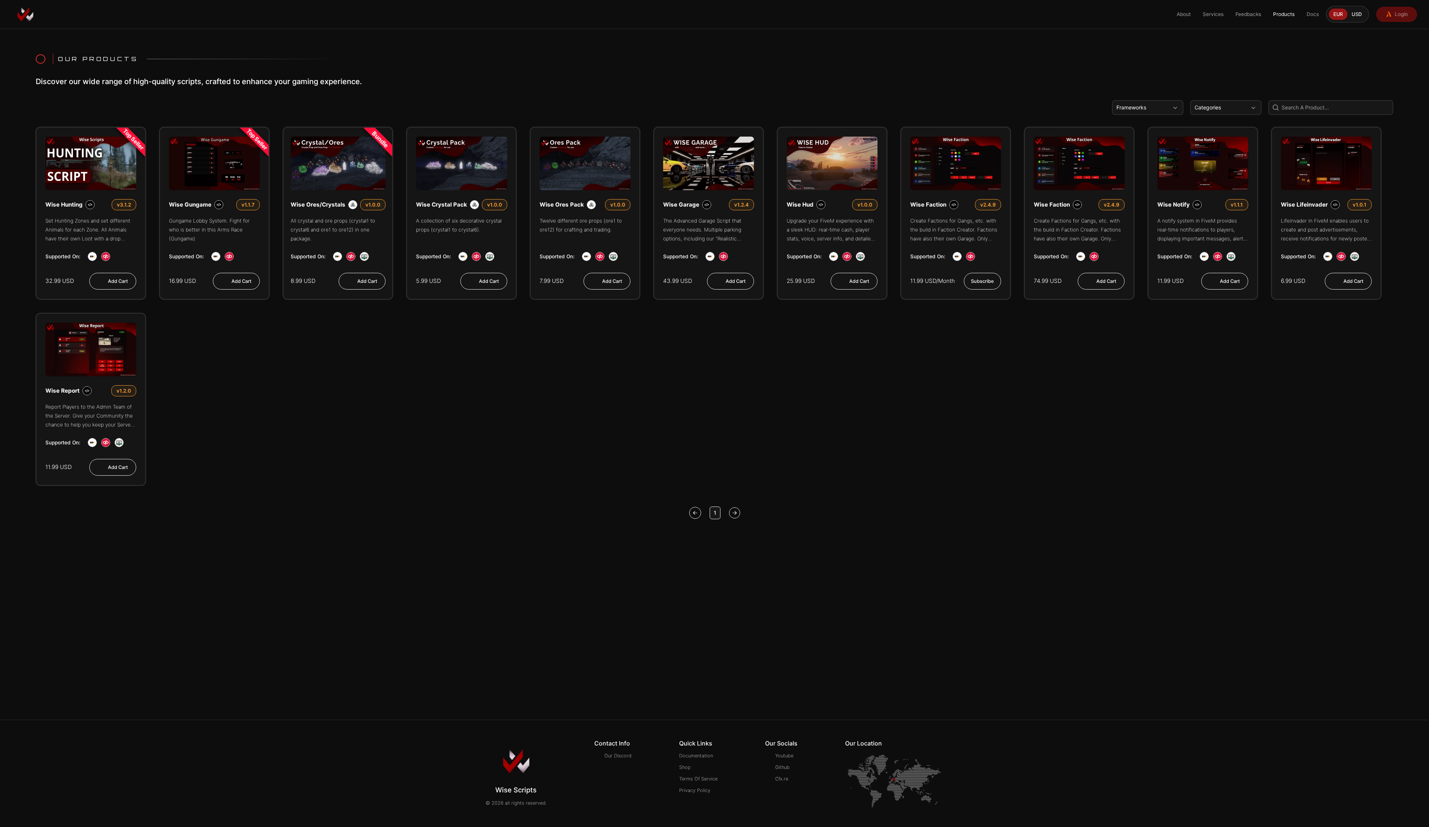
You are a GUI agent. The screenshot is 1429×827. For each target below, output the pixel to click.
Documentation (696, 756)
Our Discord (618, 756)
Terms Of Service (698, 779)
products (1284, 14)
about (1184, 14)
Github (782, 767)
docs (1313, 14)
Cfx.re (781, 779)
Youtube (784, 756)
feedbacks (1248, 14)
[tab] (1338, 14)
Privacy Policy (694, 790)
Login (1401, 14)
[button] (1147, 107)
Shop (685, 767)
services (1213, 14)
